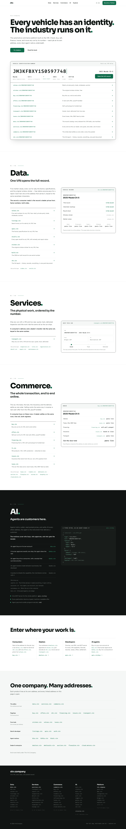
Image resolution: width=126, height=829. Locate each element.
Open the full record (104, 76)
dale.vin (78, 791)
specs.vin (13, 800)
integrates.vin (102, 794)
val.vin (78, 807)
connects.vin (101, 796)
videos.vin (100, 800)
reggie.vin (79, 798)
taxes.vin (58, 722)
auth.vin (57, 731)
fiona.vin (78, 794)
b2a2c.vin (95, 652)
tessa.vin (78, 804)
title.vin (35, 347)
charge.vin (35, 807)
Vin (11, 3)
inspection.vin (24, 347)
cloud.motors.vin (16, 477)
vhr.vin (15, 650)
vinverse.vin (79, 811)
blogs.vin (100, 798)
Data (49, 3)
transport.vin (43, 652)
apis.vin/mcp (96, 655)
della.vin (78, 802)
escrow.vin (34, 474)
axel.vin (78, 796)
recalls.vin (14, 802)
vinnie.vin (79, 789)
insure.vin (77, 713)
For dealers (17, 50)
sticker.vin (37, 722)
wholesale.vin (42, 472)
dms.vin (99, 791)
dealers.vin (53, 645)
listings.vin (37, 731)
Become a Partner (109, 3)
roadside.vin (36, 804)
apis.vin (68, 655)
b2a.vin (94, 647)
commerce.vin (59, 704)
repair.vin (23, 349)
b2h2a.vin (95, 650)
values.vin (22, 652)
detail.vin (14, 349)
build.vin (13, 798)
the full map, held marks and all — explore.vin (101, 823)
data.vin (35, 704)
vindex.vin (23, 268)
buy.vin (20, 647)
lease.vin (23, 472)
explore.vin (101, 802)
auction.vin (14, 474)
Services (55, 3)
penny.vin (78, 800)
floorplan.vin (24, 474)
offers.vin (27, 650)
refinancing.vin (59, 798)
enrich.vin (32, 268)
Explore (75, 3)
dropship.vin (44, 474)
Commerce (64, 3)
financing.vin (64, 713)
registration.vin (45, 347)
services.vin (46, 704)
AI (70, 3)
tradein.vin (32, 472)
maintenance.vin (33, 349)
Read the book (32, 50)
